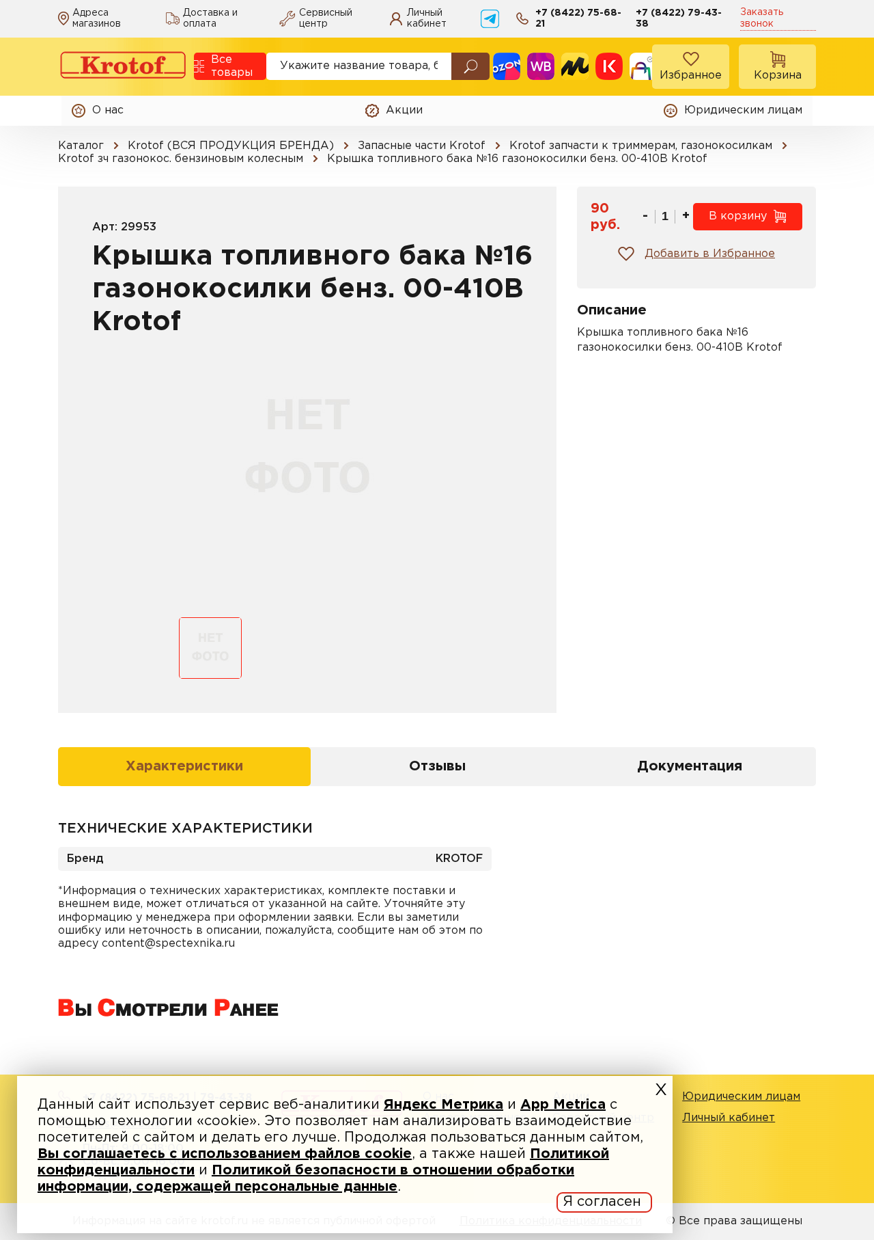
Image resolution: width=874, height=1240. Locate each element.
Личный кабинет (728, 1118)
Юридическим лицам (741, 1097)
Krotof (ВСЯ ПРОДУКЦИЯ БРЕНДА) (231, 146)
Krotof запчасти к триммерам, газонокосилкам (640, 146)
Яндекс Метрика (443, 1105)
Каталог (81, 146)
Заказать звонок (761, 18)
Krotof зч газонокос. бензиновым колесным (180, 159)
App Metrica (563, 1105)
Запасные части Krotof (421, 146)
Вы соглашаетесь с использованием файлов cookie (225, 1154)
